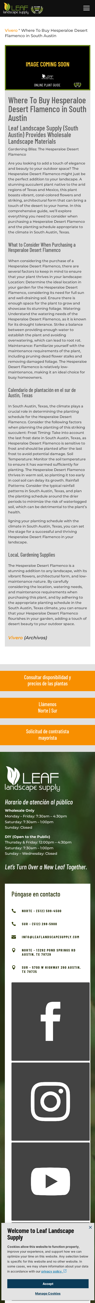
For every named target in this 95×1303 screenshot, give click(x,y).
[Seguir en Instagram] (50, 1102)
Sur (54, 710)
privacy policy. (52, 1271)
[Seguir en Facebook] (50, 1021)
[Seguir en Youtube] (50, 1181)
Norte (43, 710)
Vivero (11, 30)
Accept (48, 1284)
